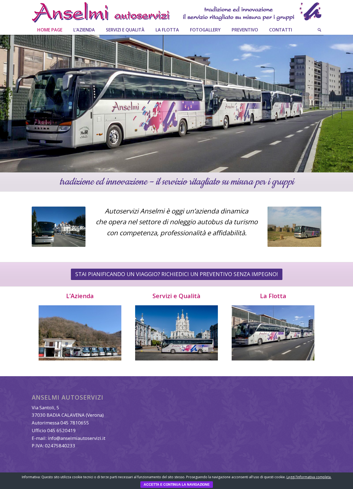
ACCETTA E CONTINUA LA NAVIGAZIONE (177, 485)
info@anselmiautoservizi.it (76, 438)
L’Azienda (80, 296)
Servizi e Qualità (176, 296)
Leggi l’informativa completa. (309, 477)
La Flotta (273, 296)
